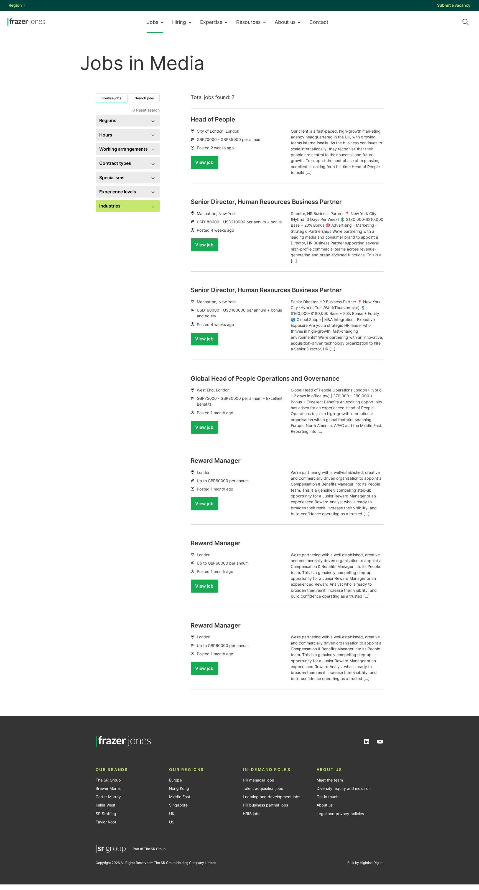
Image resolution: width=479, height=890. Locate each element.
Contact (318, 22)
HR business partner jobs (265, 805)
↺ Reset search (145, 110)
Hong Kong (179, 788)
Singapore (178, 805)
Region (15, 5)
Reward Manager (216, 460)
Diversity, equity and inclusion (344, 788)
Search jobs (144, 98)
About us (285, 22)
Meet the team (330, 780)
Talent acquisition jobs (263, 788)
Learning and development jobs (271, 797)
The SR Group (108, 780)
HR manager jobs (258, 780)
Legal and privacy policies (340, 813)
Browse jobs (111, 98)
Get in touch (327, 797)
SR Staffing (106, 813)
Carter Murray (108, 797)
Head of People (213, 119)
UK (171, 813)
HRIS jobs (251, 813)
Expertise (211, 22)
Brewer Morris (108, 788)
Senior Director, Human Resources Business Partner (266, 201)
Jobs (152, 22)
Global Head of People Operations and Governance (265, 378)
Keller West (105, 805)
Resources (248, 22)
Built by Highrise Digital (365, 863)
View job (204, 162)
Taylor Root (106, 822)
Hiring (179, 22)
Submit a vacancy (453, 5)
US (171, 822)
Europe (175, 780)
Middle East (179, 797)
